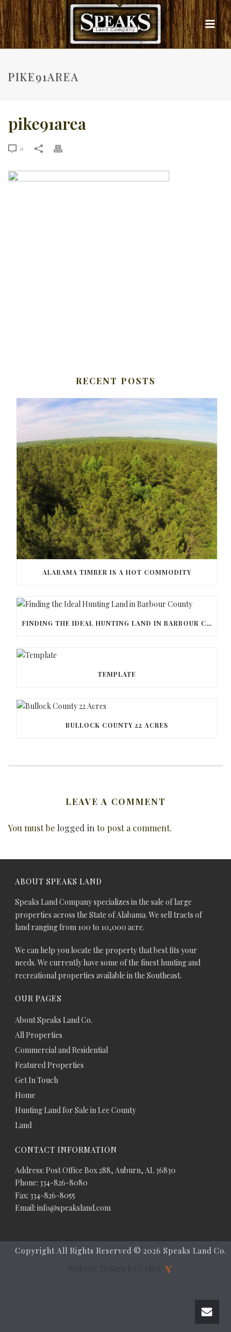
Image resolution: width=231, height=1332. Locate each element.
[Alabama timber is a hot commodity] (117, 478)
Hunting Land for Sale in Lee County (75, 1110)
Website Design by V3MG (115, 1268)
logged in (76, 827)
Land (23, 1125)
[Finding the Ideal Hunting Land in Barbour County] (117, 603)
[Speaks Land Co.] (115, 24)
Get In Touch (36, 1080)
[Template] (117, 654)
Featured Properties (49, 1065)
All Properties (38, 1035)
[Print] (63, 148)
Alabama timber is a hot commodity (116, 572)
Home (25, 1095)
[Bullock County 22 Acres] (117, 705)
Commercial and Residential (61, 1050)
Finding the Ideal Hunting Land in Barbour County (119, 623)
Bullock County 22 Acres (117, 725)
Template (117, 674)
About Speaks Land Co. (53, 1020)
